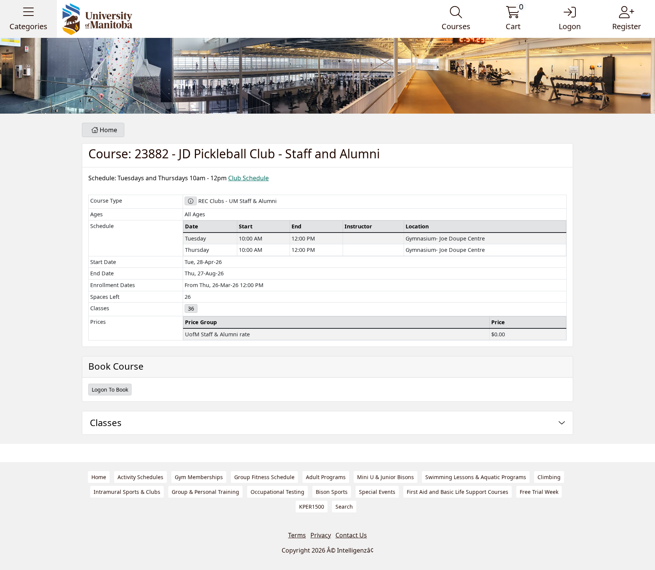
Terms (297, 535)
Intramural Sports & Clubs (127, 491)
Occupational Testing (277, 491)
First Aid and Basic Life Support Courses (457, 491)
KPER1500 (311, 506)
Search (344, 506)
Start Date (103, 261)
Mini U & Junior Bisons (385, 477)
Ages (96, 214)
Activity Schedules (140, 477)
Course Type (106, 200)
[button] (28, 19)
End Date (102, 273)
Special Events (377, 491)
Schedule (102, 226)
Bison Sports (332, 491)
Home (107, 130)
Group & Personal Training (205, 491)
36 (191, 308)
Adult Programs (326, 477)
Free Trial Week (539, 491)
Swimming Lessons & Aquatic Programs (475, 477)
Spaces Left (104, 296)
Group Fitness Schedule (264, 477)
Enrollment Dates (112, 285)
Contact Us (351, 535)
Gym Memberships (199, 477)
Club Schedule (248, 178)
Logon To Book (110, 389)
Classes (99, 308)
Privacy (320, 535)
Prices (98, 321)
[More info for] (191, 201)
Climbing (549, 477)
